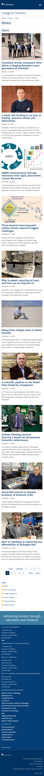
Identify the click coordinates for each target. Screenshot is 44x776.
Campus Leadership (9, 732)
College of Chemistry (14, 13)
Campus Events (7, 735)
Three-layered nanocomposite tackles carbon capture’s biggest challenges (20, 228)
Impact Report (9, 597)
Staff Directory (7, 718)
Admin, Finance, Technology (11, 693)
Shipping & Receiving (9, 716)
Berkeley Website (8, 727)
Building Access (7, 695)
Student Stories (9, 605)
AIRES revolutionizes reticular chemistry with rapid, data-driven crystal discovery (21, 175)
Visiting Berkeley (8, 740)
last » (39, 573)
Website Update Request (10, 721)
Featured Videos (10, 601)
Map (3, 640)
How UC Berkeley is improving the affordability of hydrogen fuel (22, 543)
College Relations (8, 698)
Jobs (3, 713)
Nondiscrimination (35, 764)
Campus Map (7, 737)
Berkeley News (7, 730)
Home (4, 18)
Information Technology (10, 711)
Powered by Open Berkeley (32, 759)
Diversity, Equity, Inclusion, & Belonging (15, 703)
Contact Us (5, 701)
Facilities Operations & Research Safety (15, 706)
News (10, 18)
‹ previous (20, 568)
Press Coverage (10, 590)
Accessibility (37, 761)
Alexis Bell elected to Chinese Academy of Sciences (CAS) (19, 493)
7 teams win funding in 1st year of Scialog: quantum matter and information (21, 118)
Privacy (39, 766)
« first (11, 568)
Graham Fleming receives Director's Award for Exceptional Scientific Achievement (21, 437)
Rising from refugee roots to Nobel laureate (22, 331)
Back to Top (38, 773)
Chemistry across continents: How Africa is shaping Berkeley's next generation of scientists (22, 65)
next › (31, 573)
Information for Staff (9, 708)
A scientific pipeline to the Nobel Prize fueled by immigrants (21, 384)
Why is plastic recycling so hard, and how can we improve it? (21, 282)
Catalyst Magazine (10, 593)
